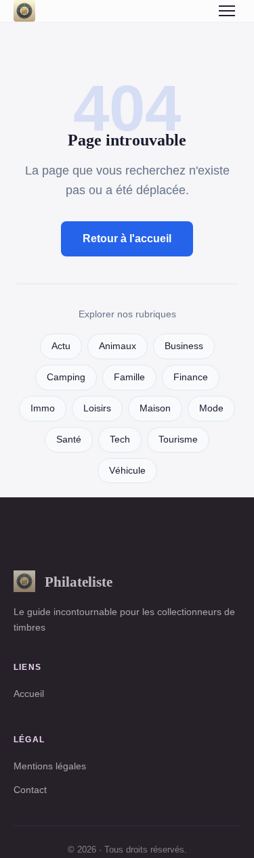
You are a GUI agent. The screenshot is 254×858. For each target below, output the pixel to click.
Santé (68, 439)
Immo (42, 408)
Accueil (29, 693)
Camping (66, 377)
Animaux (117, 346)
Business (184, 346)
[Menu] (226, 11)
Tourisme (178, 439)
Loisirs (97, 408)
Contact (30, 789)
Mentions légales (50, 766)
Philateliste (78, 581)
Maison (155, 408)
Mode (211, 408)
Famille (129, 377)
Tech (120, 439)
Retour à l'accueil (127, 238)
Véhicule (127, 471)
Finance (190, 377)
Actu (60, 346)
